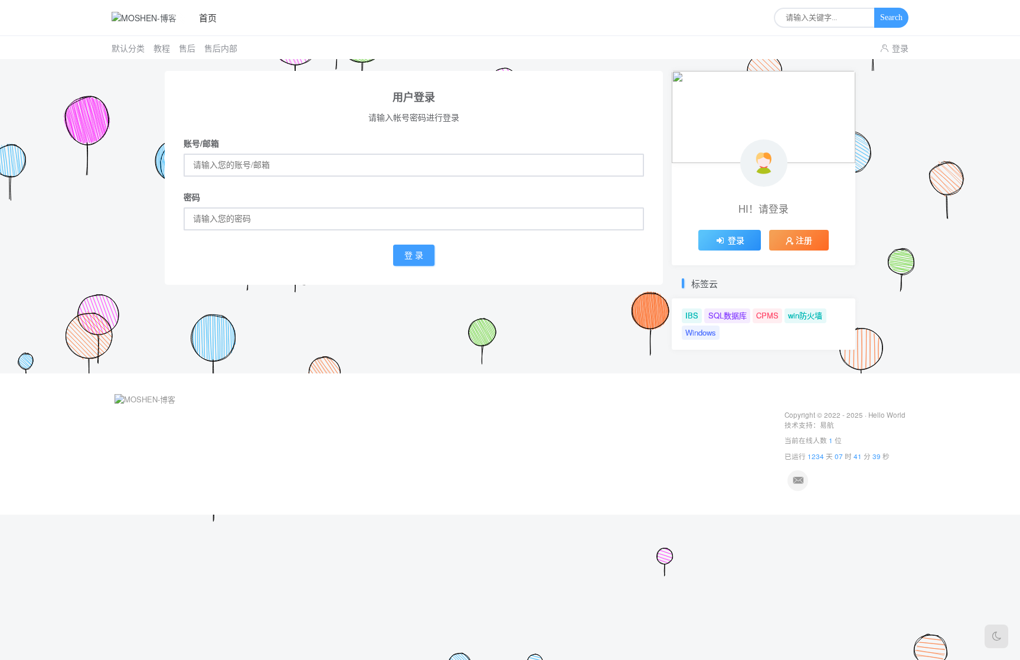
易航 (827, 425)
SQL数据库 (727, 315)
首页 (208, 17)
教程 (161, 48)
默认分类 (128, 48)
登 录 (413, 255)
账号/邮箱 (201, 143)
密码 (192, 197)
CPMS (767, 315)
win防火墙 (805, 315)
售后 (187, 48)
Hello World (886, 415)
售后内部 (220, 48)
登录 (900, 48)
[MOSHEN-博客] (148, 18)
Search (891, 17)
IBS (691, 315)
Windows (700, 332)
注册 (804, 240)
